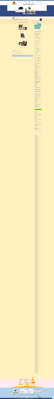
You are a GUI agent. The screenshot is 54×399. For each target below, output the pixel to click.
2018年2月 (36, 262)
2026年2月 (36, 143)
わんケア (36, 54)
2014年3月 (36, 320)
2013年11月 (36, 325)
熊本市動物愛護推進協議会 (37, 89)
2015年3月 (36, 305)
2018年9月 (36, 253)
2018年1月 (36, 263)
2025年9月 (36, 149)
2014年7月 (36, 315)
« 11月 (37, 29)
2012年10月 (36, 341)
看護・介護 (36, 99)
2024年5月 (36, 169)
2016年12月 (36, 279)
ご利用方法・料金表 (34, 394)
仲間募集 (26, 395)
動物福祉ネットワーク (37, 75)
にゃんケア (36, 41)
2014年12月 (36, 309)
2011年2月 (36, 366)
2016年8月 (36, 284)
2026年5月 (36, 139)
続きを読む (38, 113)
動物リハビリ (36, 71)
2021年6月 (36, 212)
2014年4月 (36, 319)
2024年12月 (36, 160)
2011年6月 (36, 361)
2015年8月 (36, 299)
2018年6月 (36, 257)
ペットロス (36, 47)
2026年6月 (36, 138)
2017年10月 (36, 267)
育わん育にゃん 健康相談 (37, 104)
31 (39, 28)
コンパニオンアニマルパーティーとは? (23, 394)
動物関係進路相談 (37, 76)
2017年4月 (36, 274)
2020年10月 (36, 222)
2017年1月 (36, 278)
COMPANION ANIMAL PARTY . (27, 398)
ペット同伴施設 (36, 48)
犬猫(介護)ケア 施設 (37, 93)
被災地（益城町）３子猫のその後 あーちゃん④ (20, 19)
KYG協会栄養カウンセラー (37, 34)
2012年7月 (36, 345)
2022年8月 (36, 195)
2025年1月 (36, 159)
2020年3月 (36, 231)
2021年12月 (36, 205)
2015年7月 (36, 300)
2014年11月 (36, 310)
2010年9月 (36, 372)
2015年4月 (36, 304)
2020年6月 (36, 227)
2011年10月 (36, 356)
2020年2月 (36, 232)
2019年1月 (36, 248)
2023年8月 (36, 180)
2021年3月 (36, 216)
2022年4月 (36, 200)
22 (37, 27)
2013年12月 (36, 324)
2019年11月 (36, 236)
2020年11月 (36, 221)
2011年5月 (36, 362)
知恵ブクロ (36, 100)
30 (38, 28)
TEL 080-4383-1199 (28, 4)
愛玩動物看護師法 (37, 82)
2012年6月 (36, 346)
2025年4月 (36, 155)
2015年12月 (36, 294)
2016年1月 (36, 293)
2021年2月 (36, 217)
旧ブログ (36, 83)
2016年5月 (36, 288)
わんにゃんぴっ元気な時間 (37, 55)
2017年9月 (36, 268)
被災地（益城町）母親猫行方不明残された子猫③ (23, 22)
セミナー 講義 (36, 40)
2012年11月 (36, 340)
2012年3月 (36, 350)
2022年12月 (36, 190)
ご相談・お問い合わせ (22, 395)
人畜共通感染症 (36, 65)
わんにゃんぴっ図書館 (37, 57)
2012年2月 (36, 351)
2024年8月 (36, 165)
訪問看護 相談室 (37, 105)
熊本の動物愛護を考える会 (37, 87)
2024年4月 (36, 170)
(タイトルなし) (36, 111)
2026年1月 (36, 144)
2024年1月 (36, 174)
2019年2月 (36, 247)
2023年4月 (36, 185)
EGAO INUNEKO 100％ (37, 33)
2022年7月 (36, 196)
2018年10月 (36, 252)
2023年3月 (36, 186)
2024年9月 (36, 164)
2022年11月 (36, 191)
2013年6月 (36, 331)
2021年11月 (36, 206)
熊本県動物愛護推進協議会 (37, 91)
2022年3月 (36, 201)
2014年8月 (36, 314)
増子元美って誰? (29, 394)
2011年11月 (36, 355)
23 (38, 27)
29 (37, 28)
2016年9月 (36, 283)
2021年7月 (36, 211)
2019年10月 (36, 237)
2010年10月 (36, 371)
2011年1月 (36, 367)
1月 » (38, 29)
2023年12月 (36, 175)
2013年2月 (36, 336)
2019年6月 (36, 242)
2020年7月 (36, 226)
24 (39, 27)
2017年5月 (36, 273)
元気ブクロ (36, 70)
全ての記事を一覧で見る (38, 109)
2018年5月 (36, 258)
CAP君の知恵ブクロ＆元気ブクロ (31, 395)
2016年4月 (36, 289)
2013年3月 (36, 335)
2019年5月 (36, 243)
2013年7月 (36, 330)
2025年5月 (36, 154)
